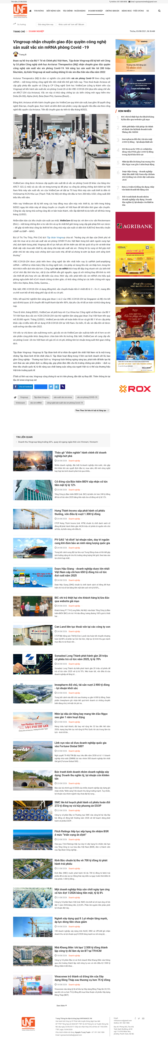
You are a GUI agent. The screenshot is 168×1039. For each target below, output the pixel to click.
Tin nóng (39, 11)
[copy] (62, 386)
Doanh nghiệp (95, 11)
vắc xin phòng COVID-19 (87, 397)
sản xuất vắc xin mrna (63, 397)
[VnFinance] (20, 11)
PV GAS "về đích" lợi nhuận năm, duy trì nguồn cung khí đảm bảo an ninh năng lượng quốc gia (82, 541)
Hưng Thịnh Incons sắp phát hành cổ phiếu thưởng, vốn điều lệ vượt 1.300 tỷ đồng (80, 512)
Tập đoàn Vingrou (55, 237)
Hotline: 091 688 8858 (119, 2)
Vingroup (24, 397)
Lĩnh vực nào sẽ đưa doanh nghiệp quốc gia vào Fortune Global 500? (80, 744)
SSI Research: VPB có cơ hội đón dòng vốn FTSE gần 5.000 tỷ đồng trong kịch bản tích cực (138, 152)
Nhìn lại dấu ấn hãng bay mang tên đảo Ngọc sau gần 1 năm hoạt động (81, 715)
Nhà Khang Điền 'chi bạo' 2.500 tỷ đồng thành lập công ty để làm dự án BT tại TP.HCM (81, 949)
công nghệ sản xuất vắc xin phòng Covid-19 (65, 403)
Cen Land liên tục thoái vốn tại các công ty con (82, 626)
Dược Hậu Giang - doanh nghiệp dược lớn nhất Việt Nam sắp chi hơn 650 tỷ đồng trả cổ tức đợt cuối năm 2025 (82, 572)
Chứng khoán (112, 11)
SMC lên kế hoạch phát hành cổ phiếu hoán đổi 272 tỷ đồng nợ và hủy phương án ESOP (82, 804)
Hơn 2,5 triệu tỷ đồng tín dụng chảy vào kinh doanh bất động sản (138, 188)
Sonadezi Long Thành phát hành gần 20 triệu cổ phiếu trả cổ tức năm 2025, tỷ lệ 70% (81, 657)
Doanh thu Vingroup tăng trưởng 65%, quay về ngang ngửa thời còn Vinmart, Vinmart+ (58, 442)
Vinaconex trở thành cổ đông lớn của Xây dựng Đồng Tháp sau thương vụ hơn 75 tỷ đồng (82, 978)
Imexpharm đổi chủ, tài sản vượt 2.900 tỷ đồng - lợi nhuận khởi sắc (137, 140)
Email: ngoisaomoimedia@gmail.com (143, 2)
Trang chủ (19, 31)
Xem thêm (61, 1006)
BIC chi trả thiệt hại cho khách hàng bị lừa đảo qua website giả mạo (137, 118)
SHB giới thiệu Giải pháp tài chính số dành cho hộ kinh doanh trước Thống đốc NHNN (137, 129)
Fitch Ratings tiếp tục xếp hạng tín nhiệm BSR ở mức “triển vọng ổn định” (82, 833)
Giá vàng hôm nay (45, 24)
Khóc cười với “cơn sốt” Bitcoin (71, 24)
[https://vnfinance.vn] (30, 10)
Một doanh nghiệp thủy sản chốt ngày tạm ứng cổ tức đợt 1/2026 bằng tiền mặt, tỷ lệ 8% (82, 891)
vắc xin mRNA (36, 403)
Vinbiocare (20, 403)
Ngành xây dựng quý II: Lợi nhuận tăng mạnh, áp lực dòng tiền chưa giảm (81, 920)
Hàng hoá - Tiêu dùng (133, 11)
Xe (147, 11)
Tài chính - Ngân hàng (74, 11)
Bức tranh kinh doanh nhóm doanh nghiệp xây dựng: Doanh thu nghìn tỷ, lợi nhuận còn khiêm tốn (82, 775)
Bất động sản (53, 11)
